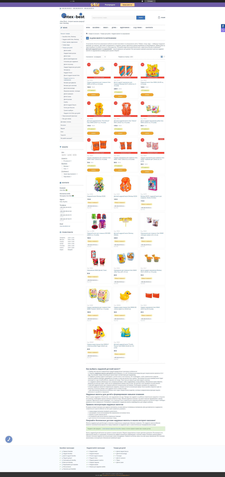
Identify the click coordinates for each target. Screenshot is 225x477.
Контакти (63, 125)
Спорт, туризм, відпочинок (69, 42)
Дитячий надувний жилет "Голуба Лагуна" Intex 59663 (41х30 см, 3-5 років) (124, 346)
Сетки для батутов (69, 107)
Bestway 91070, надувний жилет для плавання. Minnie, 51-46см (151, 197)
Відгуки (63, 128)
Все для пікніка (66, 118)
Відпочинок (124, 27)
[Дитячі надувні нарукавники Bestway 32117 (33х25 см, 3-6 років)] (152, 258)
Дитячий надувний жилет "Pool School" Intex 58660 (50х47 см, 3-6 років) (98, 121)
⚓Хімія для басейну (67, 462)
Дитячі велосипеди (69, 88)
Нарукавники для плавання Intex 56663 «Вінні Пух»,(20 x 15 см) (125, 271)
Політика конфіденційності (123, 475)
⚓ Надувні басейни (67, 453)
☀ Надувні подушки (93, 462)
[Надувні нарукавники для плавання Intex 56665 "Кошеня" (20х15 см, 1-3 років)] (99, 295)
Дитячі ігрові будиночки (70, 58)
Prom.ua (121, 473)
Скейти (66, 102)
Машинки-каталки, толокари (72, 91)
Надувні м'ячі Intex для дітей (72, 113)
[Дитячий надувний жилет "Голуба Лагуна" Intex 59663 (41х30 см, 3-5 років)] (125, 332)
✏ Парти (117, 460)
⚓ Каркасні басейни (67, 451)
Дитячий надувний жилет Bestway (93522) (123, 234)
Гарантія (63, 135)
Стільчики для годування (71, 61)
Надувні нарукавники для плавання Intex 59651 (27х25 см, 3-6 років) (99, 83)
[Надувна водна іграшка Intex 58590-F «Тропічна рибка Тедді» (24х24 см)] (99, 332)
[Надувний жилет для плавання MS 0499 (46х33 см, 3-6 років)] (99, 221)
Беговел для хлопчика (70, 85)
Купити (93, 94)
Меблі (105, 27)
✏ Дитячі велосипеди (121, 453)
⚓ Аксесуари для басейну (69, 460)
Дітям (114, 27)
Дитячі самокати (68, 94)
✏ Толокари (118, 455)
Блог (62, 131)
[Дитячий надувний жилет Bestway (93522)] (125, 221)
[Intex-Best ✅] (75, 15)
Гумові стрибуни (68, 110)
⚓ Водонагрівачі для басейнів (70, 464)
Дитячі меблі (67, 50)
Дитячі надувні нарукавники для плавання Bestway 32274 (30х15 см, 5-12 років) (125, 84)
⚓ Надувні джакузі (67, 458)
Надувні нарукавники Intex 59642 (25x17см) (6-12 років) (150, 308)
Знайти (141, 17)
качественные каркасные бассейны (111, 428)
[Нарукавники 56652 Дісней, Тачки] (99, 258)
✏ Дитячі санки (119, 462)
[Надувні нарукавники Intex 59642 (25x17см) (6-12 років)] (152, 295)
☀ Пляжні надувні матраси (95, 455)
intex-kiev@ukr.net (65, 226)
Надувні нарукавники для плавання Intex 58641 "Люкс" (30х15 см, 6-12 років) (125, 158)
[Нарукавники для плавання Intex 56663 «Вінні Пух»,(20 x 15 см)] (125, 258)
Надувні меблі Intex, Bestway (70, 39)
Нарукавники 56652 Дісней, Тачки (96, 270)
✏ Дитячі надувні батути (121, 451)
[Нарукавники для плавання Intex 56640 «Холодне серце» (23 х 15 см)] (152, 221)
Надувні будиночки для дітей (72, 67)
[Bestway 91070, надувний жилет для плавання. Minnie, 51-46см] (152, 184)
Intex (88, 27)
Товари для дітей (67, 47)
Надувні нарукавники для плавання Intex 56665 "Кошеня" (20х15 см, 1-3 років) (99, 308)
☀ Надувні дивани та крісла (95, 460)
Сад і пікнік (137, 27)
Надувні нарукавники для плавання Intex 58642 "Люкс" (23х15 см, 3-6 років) (99, 158)
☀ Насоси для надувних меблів (96, 466)
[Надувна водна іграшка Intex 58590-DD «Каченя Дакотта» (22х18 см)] (125, 295)
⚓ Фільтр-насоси (66, 466)
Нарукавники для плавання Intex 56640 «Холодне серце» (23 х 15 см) (152, 234)
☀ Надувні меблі (92, 451)
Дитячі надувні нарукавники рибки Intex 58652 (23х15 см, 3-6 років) (152, 121)
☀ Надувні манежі (93, 464)
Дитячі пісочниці (68, 64)
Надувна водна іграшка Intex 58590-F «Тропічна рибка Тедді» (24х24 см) (98, 345)
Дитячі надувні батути (70, 105)
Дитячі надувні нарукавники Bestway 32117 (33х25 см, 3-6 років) (151, 271)
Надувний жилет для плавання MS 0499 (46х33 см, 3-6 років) (98, 234)
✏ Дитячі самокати (120, 458)
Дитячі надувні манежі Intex (72, 75)
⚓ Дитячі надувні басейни (69, 455)
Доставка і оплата (66, 121)
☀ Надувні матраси (93, 453)
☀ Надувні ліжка (92, 458)
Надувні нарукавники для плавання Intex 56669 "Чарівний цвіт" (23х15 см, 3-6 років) (152, 159)
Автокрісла (67, 70)
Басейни (96, 27)
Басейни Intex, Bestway (69, 36)
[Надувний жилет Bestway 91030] (99, 184)
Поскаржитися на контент (108, 475)
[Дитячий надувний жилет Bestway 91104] (125, 184)
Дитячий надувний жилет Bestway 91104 (125, 196)
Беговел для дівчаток (70, 82)
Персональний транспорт (69, 116)
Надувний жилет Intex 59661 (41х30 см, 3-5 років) (152, 83)
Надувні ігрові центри (70, 53)
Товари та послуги (94, 33)
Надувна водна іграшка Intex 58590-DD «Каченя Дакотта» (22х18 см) (125, 308)
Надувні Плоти (68, 72)
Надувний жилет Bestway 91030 (96, 196)
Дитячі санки (67, 96)
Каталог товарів (65, 33)
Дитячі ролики (68, 99)
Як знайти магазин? (66, 138)
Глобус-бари (66, 45)
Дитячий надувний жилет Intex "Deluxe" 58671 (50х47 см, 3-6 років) (125, 121)
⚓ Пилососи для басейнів (69, 469)
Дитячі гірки (67, 56)
